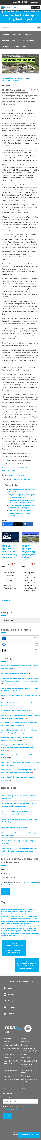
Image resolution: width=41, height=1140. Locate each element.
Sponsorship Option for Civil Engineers (10, 1062)
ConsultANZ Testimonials (11, 1048)
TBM (7, 931)
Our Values (24, 1045)
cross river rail (19, 911)
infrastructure (33, 914)
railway (16, 923)
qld (29, 78)
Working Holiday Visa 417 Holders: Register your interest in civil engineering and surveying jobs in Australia (18, 747)
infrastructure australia (9, 916)
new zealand (10, 921)
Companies (5, 40)
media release (16, 919)
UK (27, 931)
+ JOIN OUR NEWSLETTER (29, 1135)
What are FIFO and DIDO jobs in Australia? (17, 711)
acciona (5, 78)
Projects (27, 34)
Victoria (31, 931)
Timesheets (14, 2)
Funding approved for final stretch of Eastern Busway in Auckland (9, 551)
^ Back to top (7, 601)
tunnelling (22, 931)
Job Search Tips (28, 40)
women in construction (9, 935)
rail (12, 923)
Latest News (17, 34)
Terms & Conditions (30, 882)
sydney (28, 928)
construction (6, 911)
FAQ (4, 1085)
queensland (25, 921)
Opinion (16, 46)
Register (23, 1085)
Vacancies (24, 1054)
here (7, 461)
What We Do (25, 1042)
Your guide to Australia (10, 1070)
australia (17, 909)
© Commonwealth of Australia (18, 475)
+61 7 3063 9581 (34, 2)
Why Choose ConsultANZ (29, 1061)
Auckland (10, 909)
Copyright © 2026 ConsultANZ (17, 1132)
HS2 (26, 914)
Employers (6, 1076)
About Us (24, 1038)
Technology (6, 46)
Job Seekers (7, 1058)
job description (32, 916)
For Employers (25, 1076)
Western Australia (32, 933)
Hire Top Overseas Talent (11, 1079)
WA (35, 931)
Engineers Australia (8, 914)
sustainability (20, 928)
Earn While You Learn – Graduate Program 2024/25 (29, 1049)
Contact (23, 1089)
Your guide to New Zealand (26, 1071)
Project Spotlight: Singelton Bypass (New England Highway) (30, 551)
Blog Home (5, 34)
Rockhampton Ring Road (11, 80)
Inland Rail (22, 916)
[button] (35, 7)
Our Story (6, 1042)
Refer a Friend (25, 1058)
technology (14, 931)
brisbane (24, 909)
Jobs (24, 46)
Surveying (15, 40)
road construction (16, 926)
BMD (15, 78)
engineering (29, 911)
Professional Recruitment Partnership (29, 1080)
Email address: (6, 873)
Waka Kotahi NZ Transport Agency (13, 933)
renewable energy (25, 923)
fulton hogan (22, 78)
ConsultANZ (7, 1038)
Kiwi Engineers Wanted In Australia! (15, 674)
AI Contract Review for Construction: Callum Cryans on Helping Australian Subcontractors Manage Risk (20, 681)
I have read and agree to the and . (16, 1108)
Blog (4, 1089)
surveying (11, 928)
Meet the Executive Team (11, 1045)
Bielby (10, 78)
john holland (5, 919)
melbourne (25, 919)
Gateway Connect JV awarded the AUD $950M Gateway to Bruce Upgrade (21, 513)
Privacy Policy (6, 885)
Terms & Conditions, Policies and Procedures (28, 1065)
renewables (5, 926)
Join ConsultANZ (8, 1054)
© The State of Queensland (21, 479)
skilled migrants (29, 926)
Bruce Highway (33, 909)
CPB (12, 911)
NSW (16, 921)
